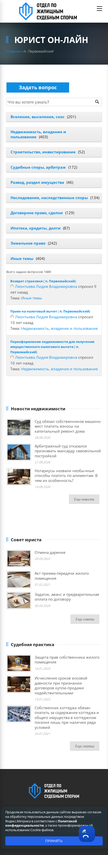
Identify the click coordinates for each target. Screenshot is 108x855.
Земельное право (28, 243)
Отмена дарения (50, 552)
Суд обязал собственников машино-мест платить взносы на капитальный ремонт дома (68, 426)
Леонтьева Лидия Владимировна (46, 286)
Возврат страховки (26, 281)
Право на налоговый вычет (33, 311)
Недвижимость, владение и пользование (59, 328)
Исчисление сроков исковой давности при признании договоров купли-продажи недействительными (61, 685)
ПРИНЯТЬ (54, 840)
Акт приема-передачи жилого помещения (62, 576)
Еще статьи (84, 746)
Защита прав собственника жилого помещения (67, 660)
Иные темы (22, 258)
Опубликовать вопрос (38, 87)
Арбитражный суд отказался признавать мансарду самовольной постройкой (68, 450)
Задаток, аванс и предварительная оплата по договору (67, 597)
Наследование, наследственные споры (49, 197)
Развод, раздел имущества (37, 182)
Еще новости (84, 499)
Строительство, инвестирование (43, 151)
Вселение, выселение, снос (38, 116)
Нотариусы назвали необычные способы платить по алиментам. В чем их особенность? (66, 475)
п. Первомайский (60, 281)
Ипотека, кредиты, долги (36, 228)
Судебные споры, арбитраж (38, 167)
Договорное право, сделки (37, 212)
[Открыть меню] (99, 9)
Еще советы (85, 619)
